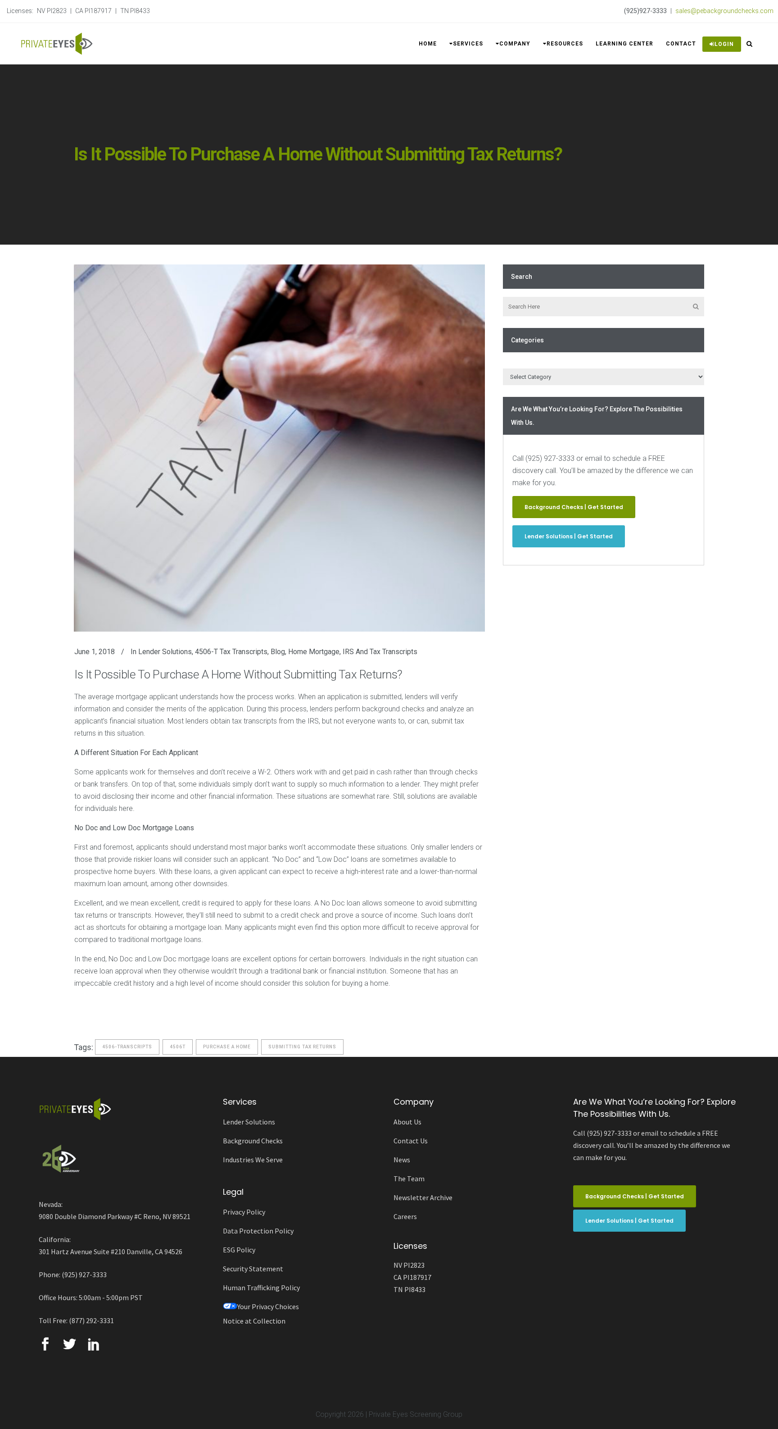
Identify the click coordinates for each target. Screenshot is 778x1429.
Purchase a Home (227, 1046)
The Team (409, 1178)
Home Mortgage (313, 651)
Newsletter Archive (423, 1197)
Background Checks (253, 1140)
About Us (407, 1121)
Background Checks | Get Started (574, 507)
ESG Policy (239, 1249)
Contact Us (411, 1140)
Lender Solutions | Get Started (569, 536)
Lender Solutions (165, 651)
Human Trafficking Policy (261, 1287)
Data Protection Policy (258, 1230)
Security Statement (253, 1268)
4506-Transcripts (127, 1046)
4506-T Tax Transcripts (231, 651)
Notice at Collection (254, 1320)
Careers (405, 1216)
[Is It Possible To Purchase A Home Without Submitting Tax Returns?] (279, 448)
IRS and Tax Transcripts (380, 651)
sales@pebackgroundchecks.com (724, 10)
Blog (278, 651)
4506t (177, 1046)
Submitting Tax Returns (302, 1046)
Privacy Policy (244, 1211)
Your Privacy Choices (268, 1306)
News (402, 1159)
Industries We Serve (253, 1159)
